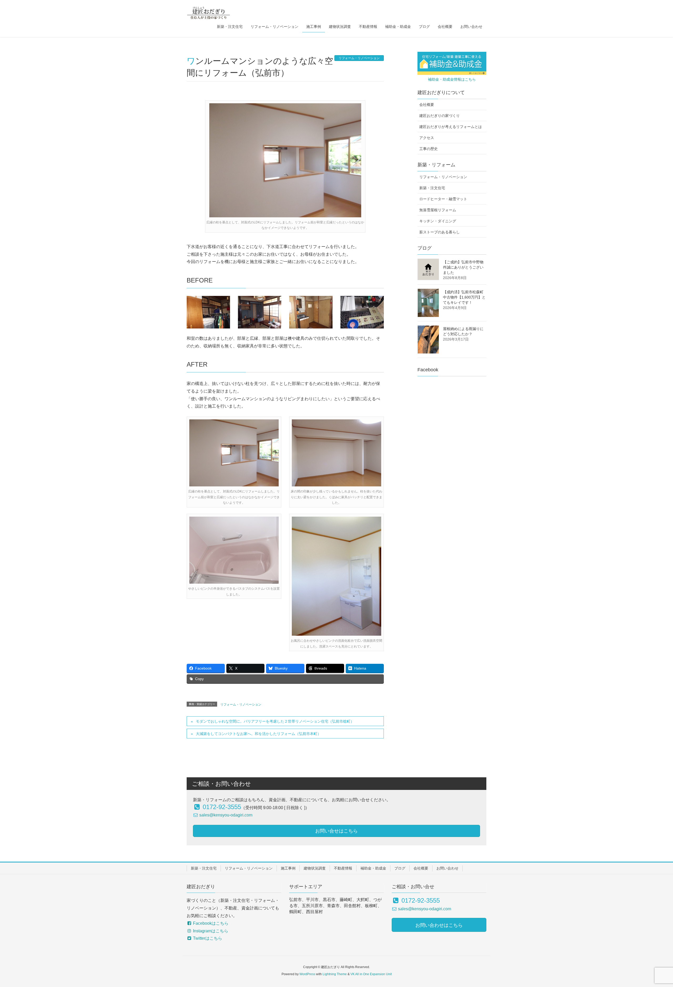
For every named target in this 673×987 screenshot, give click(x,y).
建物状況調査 (315, 868)
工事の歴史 (428, 149)
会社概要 (426, 104)
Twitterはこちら (207, 938)
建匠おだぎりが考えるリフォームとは (450, 127)
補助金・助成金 (373, 868)
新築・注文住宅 (432, 188)
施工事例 (288, 868)
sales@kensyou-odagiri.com (225, 815)
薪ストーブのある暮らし (439, 232)
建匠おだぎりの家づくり (439, 116)
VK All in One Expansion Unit (371, 974)
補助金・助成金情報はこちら (452, 79)
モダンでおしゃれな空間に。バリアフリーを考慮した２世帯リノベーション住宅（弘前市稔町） (275, 721)
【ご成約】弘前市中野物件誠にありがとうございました (463, 267)
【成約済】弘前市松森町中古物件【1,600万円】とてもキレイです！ (464, 297)
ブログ (399, 868)
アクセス (426, 138)
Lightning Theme (335, 974)
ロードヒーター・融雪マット (443, 199)
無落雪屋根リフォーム (437, 210)
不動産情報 (343, 868)
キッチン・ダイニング (437, 221)
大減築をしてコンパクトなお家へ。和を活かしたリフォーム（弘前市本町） (258, 734)
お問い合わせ (447, 868)
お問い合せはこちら (336, 831)
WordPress (307, 974)
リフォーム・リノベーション (359, 58)
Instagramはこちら (210, 931)
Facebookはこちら (210, 923)
